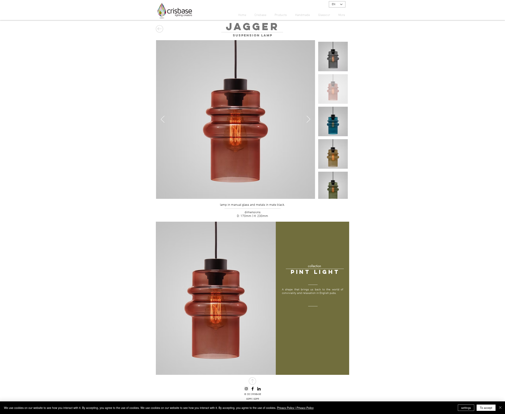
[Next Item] (308, 119)
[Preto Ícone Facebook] (252, 388)
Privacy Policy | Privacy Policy (295, 408)
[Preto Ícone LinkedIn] (258, 388)
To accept (486, 408)
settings (466, 408)
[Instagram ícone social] (246, 388)
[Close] (500, 408)
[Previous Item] (162, 119)
